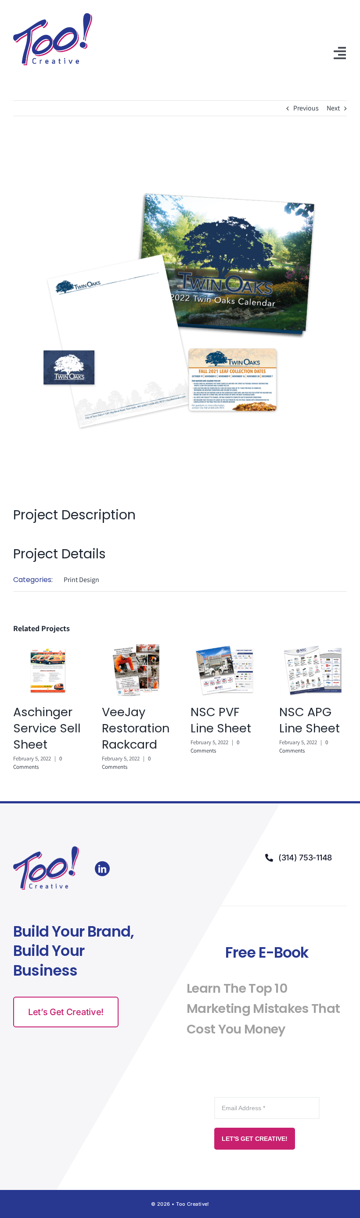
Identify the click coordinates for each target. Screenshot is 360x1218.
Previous (306, 108)
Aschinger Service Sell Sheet (47, 728)
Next (333, 108)
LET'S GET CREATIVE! (255, 1138)
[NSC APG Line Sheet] (313, 648)
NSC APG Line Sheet (309, 720)
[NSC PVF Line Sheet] (224, 648)
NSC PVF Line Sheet (221, 720)
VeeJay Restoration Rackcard (135, 728)
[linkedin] (102, 868)
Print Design (81, 579)
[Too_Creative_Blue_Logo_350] (52, 16)
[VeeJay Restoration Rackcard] (135, 648)
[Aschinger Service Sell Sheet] (47, 648)
